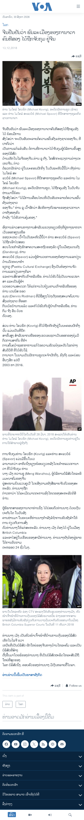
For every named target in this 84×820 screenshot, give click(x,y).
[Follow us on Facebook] (6, 744)
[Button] (77, 56)
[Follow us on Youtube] (15, 744)
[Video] (30, 815)
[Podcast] (52, 744)
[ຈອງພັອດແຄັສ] (62, 744)
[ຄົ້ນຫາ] (70, 815)
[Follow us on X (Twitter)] (34, 744)
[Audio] (50, 815)
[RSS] (43, 744)
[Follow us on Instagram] (25, 744)
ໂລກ (5, 25)
